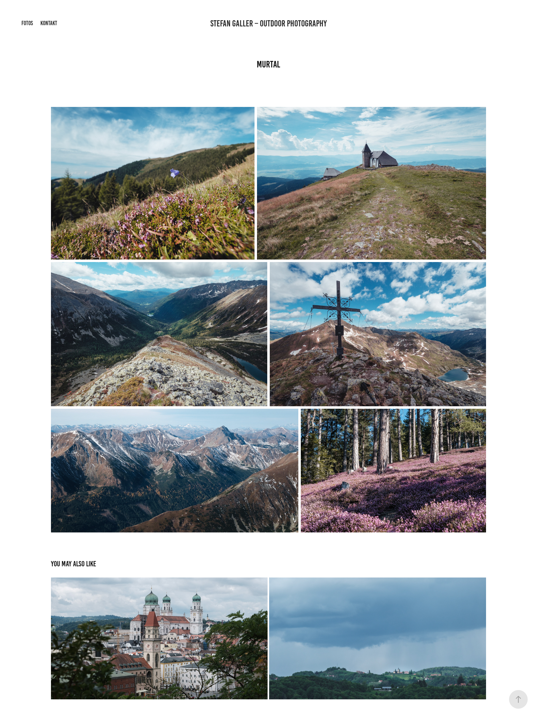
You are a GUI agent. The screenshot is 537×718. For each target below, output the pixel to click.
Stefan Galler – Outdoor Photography (268, 23)
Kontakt (48, 23)
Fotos (27, 23)
